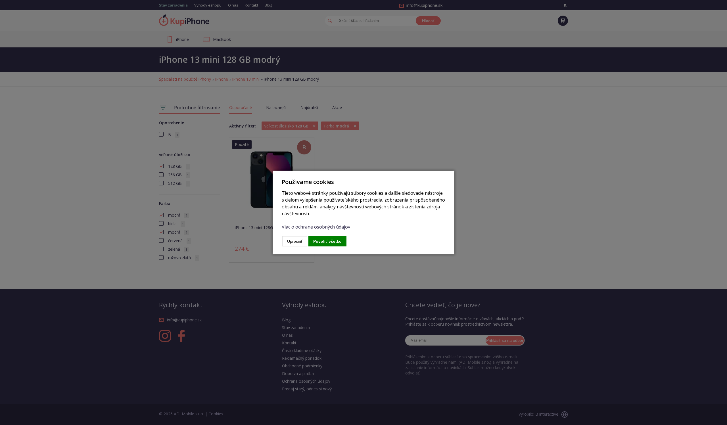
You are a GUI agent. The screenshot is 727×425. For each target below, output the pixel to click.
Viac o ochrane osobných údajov (316, 227)
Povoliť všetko (327, 241)
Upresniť (294, 241)
